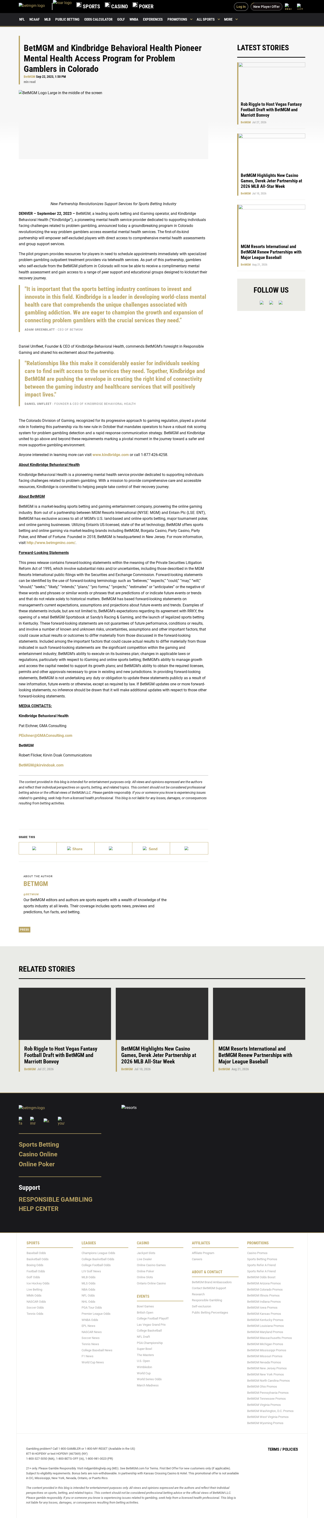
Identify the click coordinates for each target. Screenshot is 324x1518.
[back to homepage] (62, 6)
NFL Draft (143, 1336)
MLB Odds (89, 1277)
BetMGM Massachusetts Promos (269, 1338)
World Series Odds (149, 1379)
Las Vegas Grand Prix (151, 1324)
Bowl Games (145, 1306)
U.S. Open (143, 1361)
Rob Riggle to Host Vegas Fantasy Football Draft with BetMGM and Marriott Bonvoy (271, 110)
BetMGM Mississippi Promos (266, 1350)
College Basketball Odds (98, 1259)
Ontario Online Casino (151, 1283)
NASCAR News (92, 1332)
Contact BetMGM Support (209, 1288)
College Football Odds (96, 1265)
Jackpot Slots (146, 1253)
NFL (22, 19)
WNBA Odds (90, 1320)
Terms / (275, 1449)
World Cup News (93, 1362)
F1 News (87, 1356)
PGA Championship (150, 1343)
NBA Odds (88, 1289)
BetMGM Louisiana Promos (265, 1326)
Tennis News (90, 1344)
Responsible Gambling (56, 1199)
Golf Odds (33, 1277)
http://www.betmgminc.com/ (51, 542)
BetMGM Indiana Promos (264, 1301)
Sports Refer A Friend (261, 1265)
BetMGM (29, 77)
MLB (47, 19)
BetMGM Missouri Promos (264, 1356)
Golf (121, 19)
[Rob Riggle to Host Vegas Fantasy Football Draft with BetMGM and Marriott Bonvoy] (65, 1014)
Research (198, 1294)
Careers (197, 1259)
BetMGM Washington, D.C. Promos (270, 1411)
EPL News (88, 1326)
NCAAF (34, 19)
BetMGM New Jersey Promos (267, 1368)
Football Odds (36, 1271)
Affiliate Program (203, 1253)
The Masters (145, 1355)
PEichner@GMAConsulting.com (45, 735)
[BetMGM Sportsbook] (36, 6)
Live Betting (34, 1289)
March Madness (148, 1385)
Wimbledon (144, 1367)
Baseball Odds (36, 1253)
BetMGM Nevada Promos (264, 1362)
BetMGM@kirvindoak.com (41, 765)
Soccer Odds (35, 1308)
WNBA (134, 19)
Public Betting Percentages (210, 1312)
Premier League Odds (96, 1313)
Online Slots (145, 1277)
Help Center (39, 1209)
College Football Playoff (153, 1318)
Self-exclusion (201, 1306)
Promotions (177, 19)
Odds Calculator (98, 19)
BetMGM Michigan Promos (265, 1344)
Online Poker (37, 1164)
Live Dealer (144, 1259)
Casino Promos (257, 1253)
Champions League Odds (98, 1253)
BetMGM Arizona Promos (264, 1283)
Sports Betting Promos (262, 1259)
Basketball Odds (38, 1259)
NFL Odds (88, 1295)
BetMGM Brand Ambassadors (212, 1282)
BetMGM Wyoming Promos (265, 1423)
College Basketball (149, 1331)
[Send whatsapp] (151, 848)
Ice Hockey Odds (38, 1283)
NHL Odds (88, 1301)
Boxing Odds (35, 1265)
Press (24, 929)
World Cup (144, 1373)
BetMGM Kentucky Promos (265, 1320)
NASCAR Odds (36, 1301)
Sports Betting (39, 1144)
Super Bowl (144, 1349)
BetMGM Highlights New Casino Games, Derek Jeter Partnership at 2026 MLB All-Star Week (271, 181)
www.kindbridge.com (111, 454)
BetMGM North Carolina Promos (268, 1380)
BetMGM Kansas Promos (264, 1313)
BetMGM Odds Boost (261, 1277)
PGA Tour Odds (92, 1308)
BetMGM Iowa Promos (262, 1308)
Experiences (153, 19)
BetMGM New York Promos (265, 1374)
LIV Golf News (91, 1271)
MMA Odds (34, 1295)
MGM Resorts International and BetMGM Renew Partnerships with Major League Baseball (271, 252)
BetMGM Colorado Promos (265, 1289)
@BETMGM (31, 894)
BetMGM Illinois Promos (263, 1295)
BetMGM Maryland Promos (265, 1332)
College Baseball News (97, 1350)
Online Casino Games (151, 1265)
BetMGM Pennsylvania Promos (268, 1392)
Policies (290, 1449)
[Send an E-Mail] (113, 848)
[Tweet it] (38, 848)
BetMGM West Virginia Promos (268, 1417)
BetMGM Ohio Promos (262, 1386)
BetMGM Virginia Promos (264, 1405)
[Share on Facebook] (75, 848)
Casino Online (38, 1154)
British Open (145, 1312)
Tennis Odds (35, 1313)
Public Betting (67, 19)
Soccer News (91, 1338)
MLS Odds (89, 1283)
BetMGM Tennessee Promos (266, 1399)
